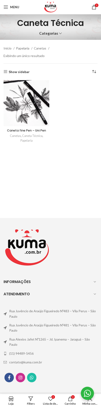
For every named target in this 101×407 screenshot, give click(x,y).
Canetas (40, 48)
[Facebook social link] (9, 377)
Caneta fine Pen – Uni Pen (26, 130)
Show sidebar (19, 72)
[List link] (50, 313)
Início (8, 48)
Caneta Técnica (32, 136)
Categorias (48, 33)
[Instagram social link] (20, 377)
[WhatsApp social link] (31, 377)
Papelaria (23, 48)
